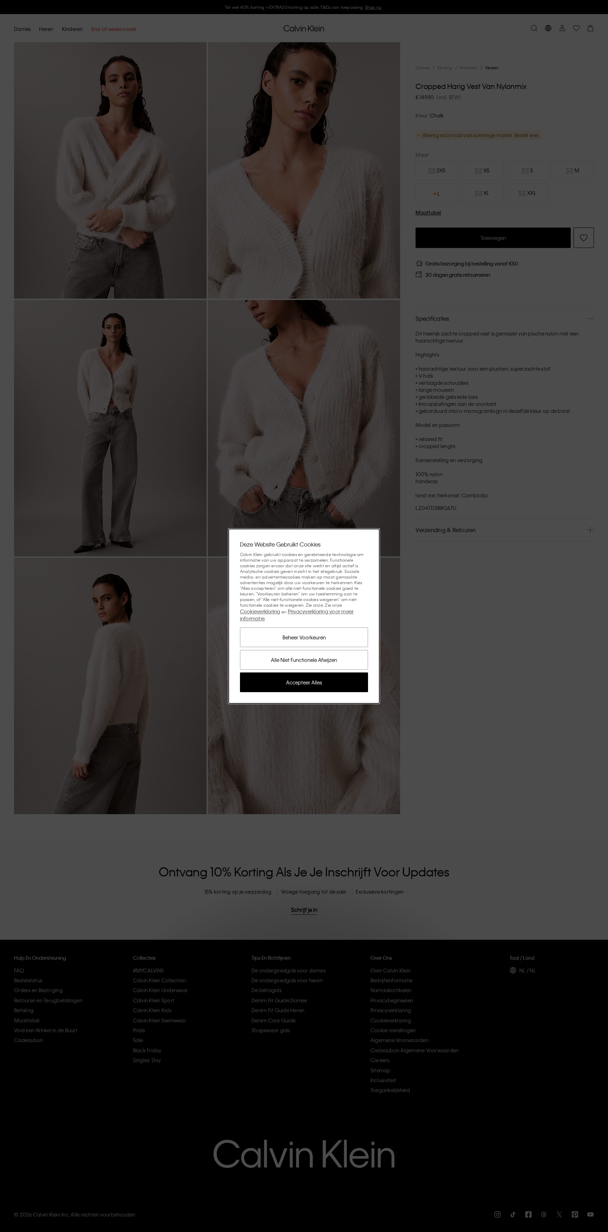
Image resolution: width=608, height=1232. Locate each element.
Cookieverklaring (260, 611)
